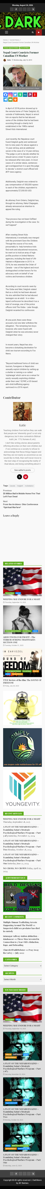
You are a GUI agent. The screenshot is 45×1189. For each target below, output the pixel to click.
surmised (10, 387)
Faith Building (17, 1054)
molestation (29, 486)
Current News (25, 47)
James (18, 593)
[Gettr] (35, 94)
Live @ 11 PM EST (39, 32)
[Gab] (20, 94)
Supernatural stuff (11, 1103)
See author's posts (22, 470)
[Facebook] (5, 94)
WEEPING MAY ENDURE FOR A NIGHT (22, 582)
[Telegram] (5, 99)
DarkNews (37, 1180)
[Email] (10, 99)
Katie (9, 60)
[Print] (15, 99)
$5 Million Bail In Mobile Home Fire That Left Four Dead (21, 493)
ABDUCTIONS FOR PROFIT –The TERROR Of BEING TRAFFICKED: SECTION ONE (22, 619)
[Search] (33, 32)
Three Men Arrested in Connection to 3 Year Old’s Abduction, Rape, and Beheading (21, 942)
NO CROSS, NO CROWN (14, 868)
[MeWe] (25, 94)
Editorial (35, 671)
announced (17, 206)
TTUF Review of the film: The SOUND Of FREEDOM (22, 662)
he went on (10, 252)
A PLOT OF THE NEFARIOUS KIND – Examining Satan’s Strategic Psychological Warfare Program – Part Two (22, 1091)
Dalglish (20, 486)
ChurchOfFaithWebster (14, 950)
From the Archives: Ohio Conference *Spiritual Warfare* (20, 504)
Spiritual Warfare (17, 674)
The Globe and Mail (14, 289)
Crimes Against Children (11, 47)
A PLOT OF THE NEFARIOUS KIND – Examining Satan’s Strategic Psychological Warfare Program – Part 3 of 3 (22, 1046)
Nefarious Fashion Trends (20, 1145)
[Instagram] (10, 94)
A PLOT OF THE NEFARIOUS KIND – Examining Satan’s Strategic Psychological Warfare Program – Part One (22, 1137)
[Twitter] (15, 94)
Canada (12, 486)
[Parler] (30, 94)
